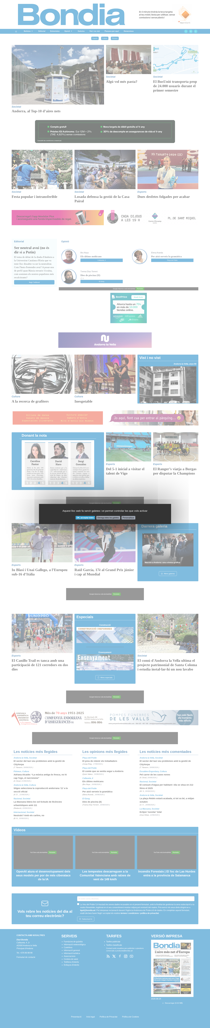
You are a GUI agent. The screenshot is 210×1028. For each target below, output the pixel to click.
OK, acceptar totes (85, 518)
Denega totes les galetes (108, 518)
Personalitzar (128, 518)
